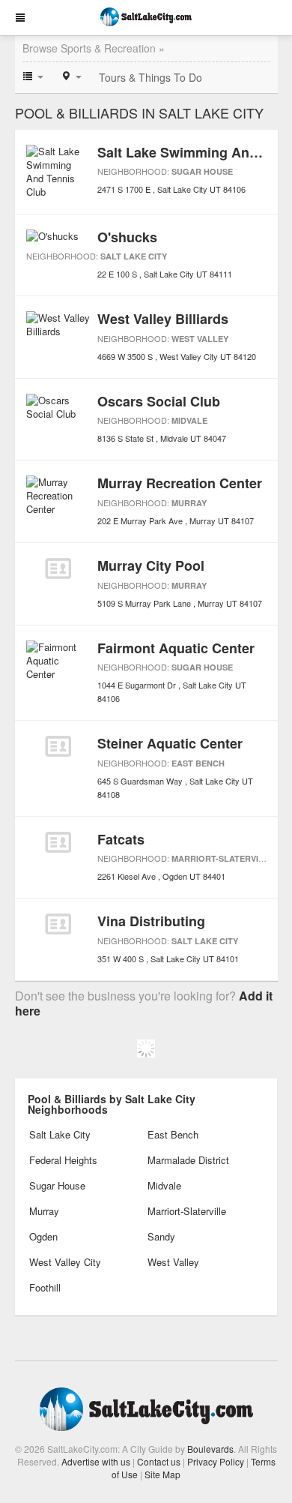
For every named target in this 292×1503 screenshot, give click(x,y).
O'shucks (127, 237)
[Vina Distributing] (58, 924)
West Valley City (65, 1262)
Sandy (161, 1236)
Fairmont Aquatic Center (176, 648)
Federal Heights (63, 1160)
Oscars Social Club (158, 401)
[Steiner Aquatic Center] (58, 746)
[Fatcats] (58, 842)
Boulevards (210, 1448)
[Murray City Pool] (58, 568)
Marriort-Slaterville (222, 858)
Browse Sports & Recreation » (93, 48)
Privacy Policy (215, 1461)
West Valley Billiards (162, 318)
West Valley (199, 338)
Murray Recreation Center (179, 483)
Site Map (162, 1474)
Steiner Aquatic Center (170, 743)
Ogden (43, 1236)
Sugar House (202, 171)
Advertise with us (95, 1461)
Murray (189, 502)
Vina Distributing (151, 921)
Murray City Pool (150, 565)
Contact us (158, 1461)
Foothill (45, 1287)
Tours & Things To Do (150, 77)
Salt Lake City (133, 256)
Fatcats (121, 839)
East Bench (198, 763)
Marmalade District (188, 1160)
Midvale (189, 420)
